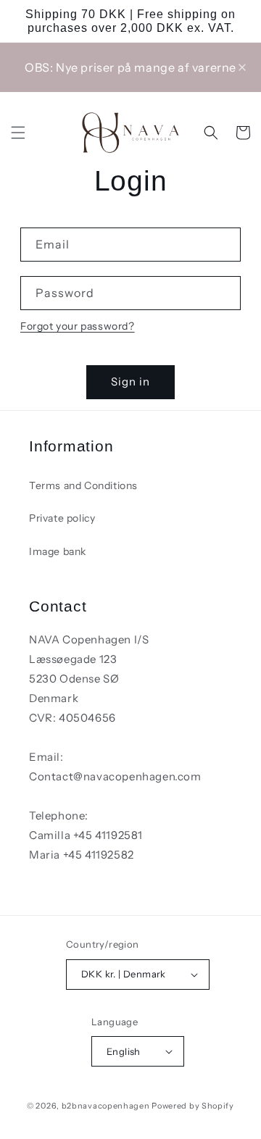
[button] (18, 133)
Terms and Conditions (83, 485)
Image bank (57, 551)
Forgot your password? (77, 326)
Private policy (62, 518)
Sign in (130, 381)
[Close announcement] (242, 67)
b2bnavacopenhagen (106, 1106)
